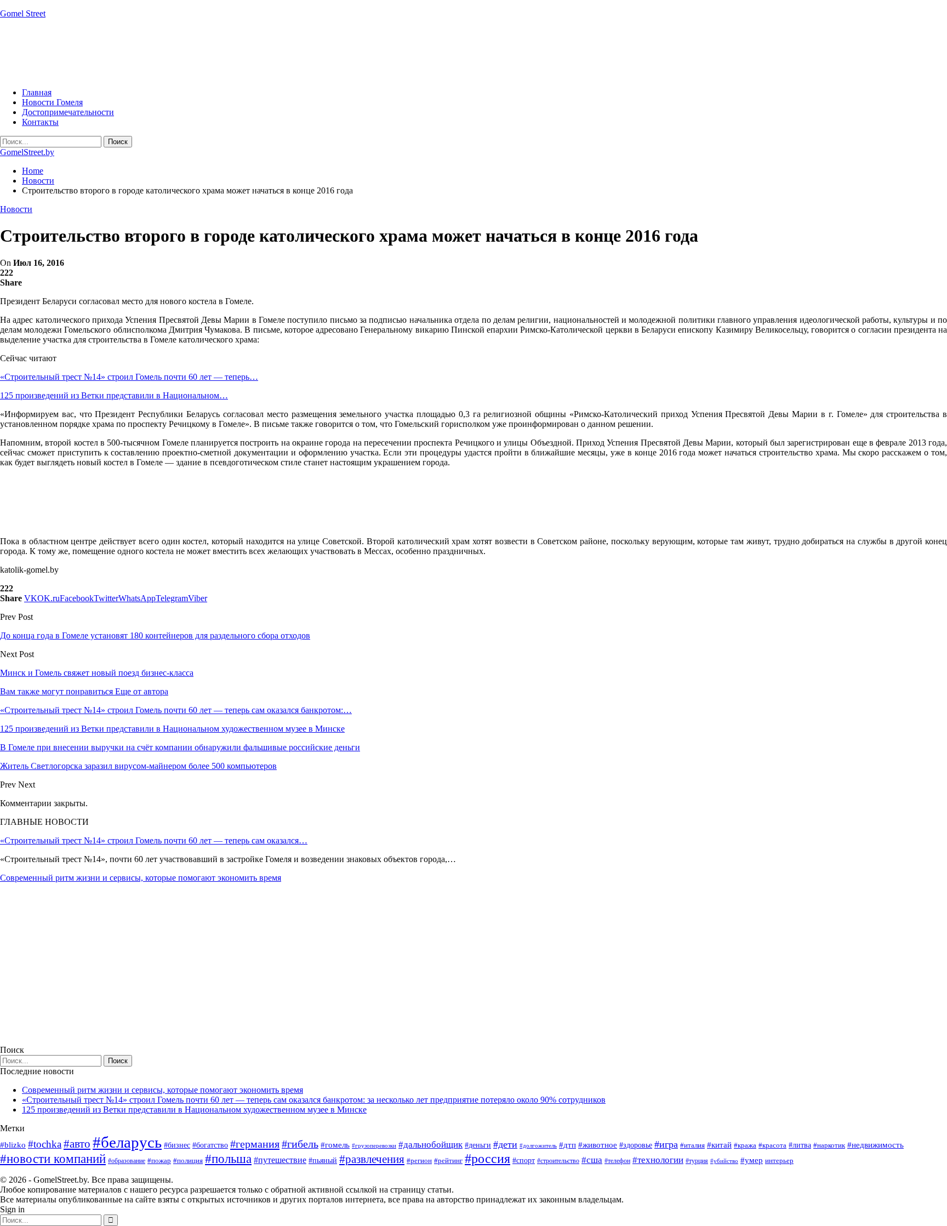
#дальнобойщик (430, 1144)
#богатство (210, 1145)
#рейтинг (448, 1160)
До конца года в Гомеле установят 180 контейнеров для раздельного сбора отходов (155, 635)
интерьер (779, 1161)
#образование (126, 1161)
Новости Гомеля (52, 102)
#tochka (44, 1144)
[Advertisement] (199, 52)
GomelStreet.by (27, 152)
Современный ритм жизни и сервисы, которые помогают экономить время (140, 877)
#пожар (159, 1160)
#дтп (567, 1145)
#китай (719, 1145)
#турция (697, 1161)
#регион (419, 1160)
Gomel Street (22, 13)
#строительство (558, 1161)
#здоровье (635, 1145)
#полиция (188, 1160)
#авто (77, 1143)
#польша (228, 1159)
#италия (692, 1145)
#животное (597, 1144)
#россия (487, 1158)
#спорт (523, 1160)
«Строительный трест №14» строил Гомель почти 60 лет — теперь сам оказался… (153, 840)
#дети (505, 1144)
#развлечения (371, 1159)
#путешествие (280, 1160)
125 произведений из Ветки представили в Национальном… (114, 395)
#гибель (300, 1144)
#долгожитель (538, 1145)
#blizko (13, 1145)
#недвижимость (875, 1145)
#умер (751, 1160)
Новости (16, 209)
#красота (772, 1145)
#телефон (617, 1161)
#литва (800, 1145)
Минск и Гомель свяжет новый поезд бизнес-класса (96, 672)
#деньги (478, 1145)
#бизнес (177, 1145)
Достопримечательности (68, 112)
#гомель (335, 1145)
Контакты (40, 122)
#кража (745, 1145)
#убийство (724, 1161)
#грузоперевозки (374, 1145)
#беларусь (127, 1142)
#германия (254, 1144)
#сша (591, 1159)
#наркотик (829, 1145)
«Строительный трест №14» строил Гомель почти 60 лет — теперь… (129, 376)
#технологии (657, 1160)
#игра (666, 1144)
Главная (37, 92)
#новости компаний (53, 1159)
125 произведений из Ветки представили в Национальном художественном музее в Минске (194, 1109)
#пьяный (323, 1160)
